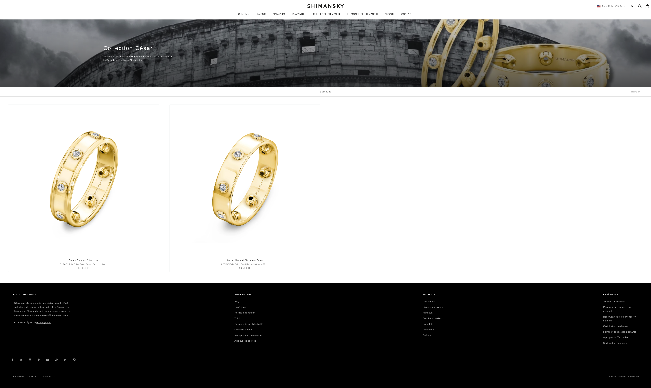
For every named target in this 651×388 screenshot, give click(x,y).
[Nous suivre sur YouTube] (47, 360)
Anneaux (427, 312)
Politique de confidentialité (248, 324)
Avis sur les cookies (245, 340)
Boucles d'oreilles (432, 318)
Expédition (240, 307)
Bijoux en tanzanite (433, 307)
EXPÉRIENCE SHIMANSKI (326, 14)
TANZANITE (298, 14)
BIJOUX (261, 14)
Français (47, 376)
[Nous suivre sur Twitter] (21, 360)
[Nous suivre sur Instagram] (30, 360)
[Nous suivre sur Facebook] (12, 360)
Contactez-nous (243, 329)
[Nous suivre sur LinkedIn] (65, 360)
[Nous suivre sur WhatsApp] (74, 360)
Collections (244, 14)
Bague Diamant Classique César (244, 260)
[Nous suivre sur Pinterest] (39, 360)
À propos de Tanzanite (615, 337)
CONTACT (407, 14)
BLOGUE (389, 14)
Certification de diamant (616, 326)
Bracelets (428, 324)
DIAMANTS (278, 14)
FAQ (236, 301)
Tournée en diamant (614, 301)
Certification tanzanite (615, 343)
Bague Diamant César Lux (83, 260)
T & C (237, 318)
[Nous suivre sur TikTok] (56, 360)
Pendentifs (428, 329)
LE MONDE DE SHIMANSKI (362, 14)
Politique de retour (244, 312)
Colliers (427, 335)
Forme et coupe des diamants (619, 331)
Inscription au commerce (247, 335)
